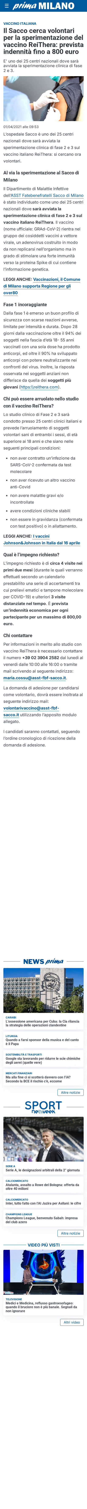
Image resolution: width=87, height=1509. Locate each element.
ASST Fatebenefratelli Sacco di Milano (47, 195)
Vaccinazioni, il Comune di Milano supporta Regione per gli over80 (41, 286)
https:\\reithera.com (39, 386)
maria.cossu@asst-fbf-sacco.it (34, 677)
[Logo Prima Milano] (43, 6)
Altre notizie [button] (70, 1092)
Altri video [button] (72, 1322)
